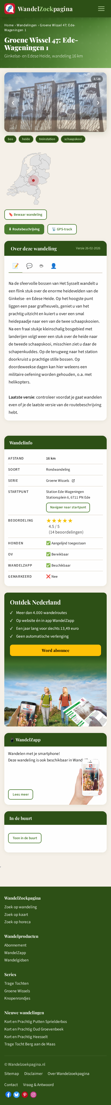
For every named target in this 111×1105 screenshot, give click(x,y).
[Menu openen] (101, 8)
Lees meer (21, 794)
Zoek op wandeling (20, 907)
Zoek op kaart (16, 914)
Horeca (41, 266)
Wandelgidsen (16, 960)
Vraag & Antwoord (38, 1085)
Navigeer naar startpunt (68, 507)
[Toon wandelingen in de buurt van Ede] (33, 180)
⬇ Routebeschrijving (24, 229)
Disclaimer (33, 1074)
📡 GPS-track (62, 229)
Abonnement (15, 945)
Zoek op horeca (17, 922)
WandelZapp (15, 953)
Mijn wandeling (54, 266)
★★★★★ (59, 521)
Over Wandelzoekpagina (68, 1074)
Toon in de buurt (25, 838)
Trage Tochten (16, 983)
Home (9, 25)
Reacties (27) (29, 266)
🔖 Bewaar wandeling (25, 214)
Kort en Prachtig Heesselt (26, 1037)
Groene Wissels (57, 480)
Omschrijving (15, 266)
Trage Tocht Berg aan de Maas (29, 1044)
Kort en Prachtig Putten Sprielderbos (35, 1022)
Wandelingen (27, 25)
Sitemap (11, 1074)
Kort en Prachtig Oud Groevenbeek (34, 1029)
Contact (11, 1085)
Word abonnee (56, 650)
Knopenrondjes (17, 998)
